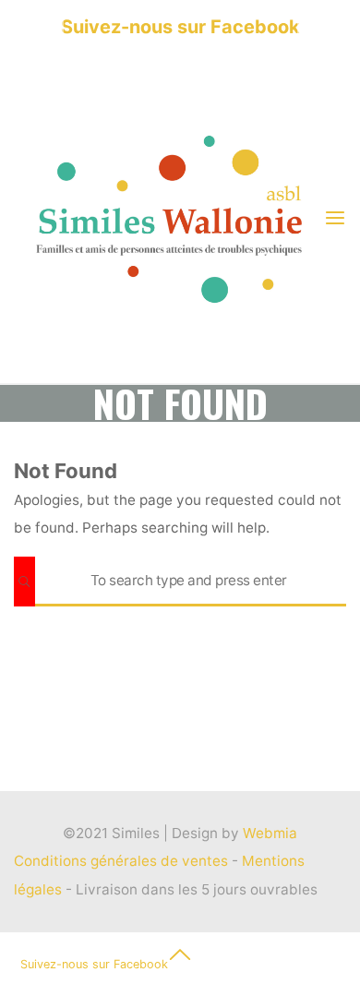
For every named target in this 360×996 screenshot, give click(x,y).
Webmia (270, 833)
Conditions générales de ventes (123, 861)
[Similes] (168, 218)
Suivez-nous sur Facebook (180, 27)
